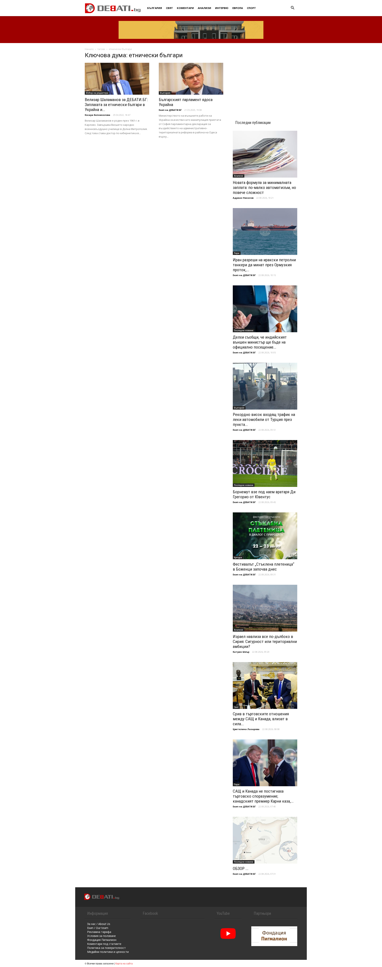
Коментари (185, 8)
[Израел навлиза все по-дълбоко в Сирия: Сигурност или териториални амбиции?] (265, 608)
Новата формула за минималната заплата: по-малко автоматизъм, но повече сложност (264, 187)
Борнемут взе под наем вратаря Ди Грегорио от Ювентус (264, 494)
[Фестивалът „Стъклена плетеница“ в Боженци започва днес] (265, 535)
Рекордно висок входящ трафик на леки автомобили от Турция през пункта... (264, 419)
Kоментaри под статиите (104, 944)
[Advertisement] (265, 78)
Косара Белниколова (97, 114)
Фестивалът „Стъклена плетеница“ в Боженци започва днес (263, 567)
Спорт (251, 8)
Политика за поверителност (106, 948)
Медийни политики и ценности (108, 952)
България (154, 8)
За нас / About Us (98, 924)
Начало (89, 49)
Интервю (221, 8)
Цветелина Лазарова (246, 729)
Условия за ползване (101, 936)
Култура (238, 557)
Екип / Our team (97, 928)
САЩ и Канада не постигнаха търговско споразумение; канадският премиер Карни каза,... (263, 796)
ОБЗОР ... (240, 868)
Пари (236, 253)
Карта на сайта (124, 963)
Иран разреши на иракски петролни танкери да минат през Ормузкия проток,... (264, 264)
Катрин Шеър (241, 651)
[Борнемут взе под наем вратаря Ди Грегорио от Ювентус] (265, 463)
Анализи (204, 8)
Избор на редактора (97, 92)
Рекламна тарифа (99, 932)
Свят (169, 8)
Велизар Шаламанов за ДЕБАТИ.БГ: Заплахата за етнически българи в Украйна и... (116, 104)
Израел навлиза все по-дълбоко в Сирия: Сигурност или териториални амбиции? (265, 641)
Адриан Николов (243, 197)
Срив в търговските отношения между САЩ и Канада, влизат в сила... (261, 718)
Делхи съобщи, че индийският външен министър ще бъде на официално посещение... (260, 342)
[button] (292, 8)
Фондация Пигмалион (101, 940)
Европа (237, 8)
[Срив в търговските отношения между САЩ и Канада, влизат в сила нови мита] (265, 685)
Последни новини (243, 330)
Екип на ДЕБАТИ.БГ (170, 109)
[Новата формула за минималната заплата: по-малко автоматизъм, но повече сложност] (265, 154)
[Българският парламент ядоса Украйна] (191, 79)
